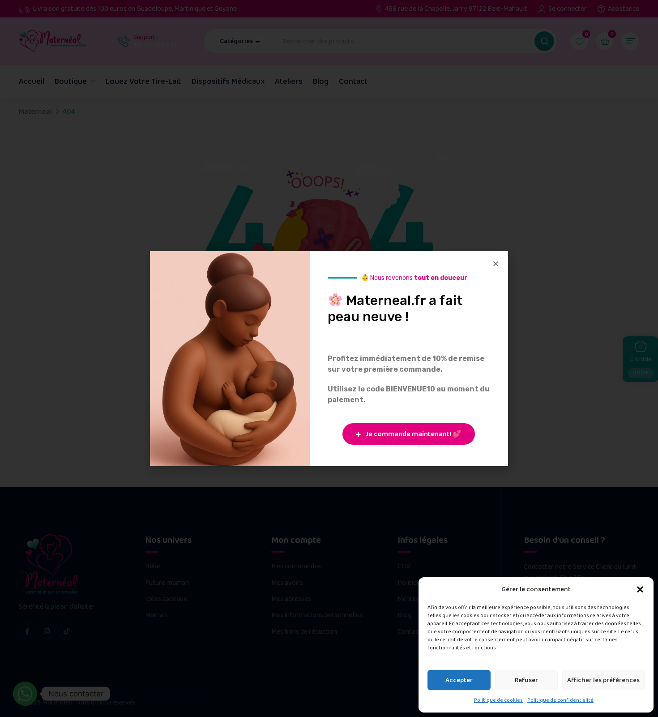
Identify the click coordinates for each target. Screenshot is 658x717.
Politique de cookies (498, 700)
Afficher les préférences (603, 680)
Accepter (459, 680)
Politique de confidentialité (560, 700)
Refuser (526, 680)
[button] (640, 589)
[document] (329, 358)
